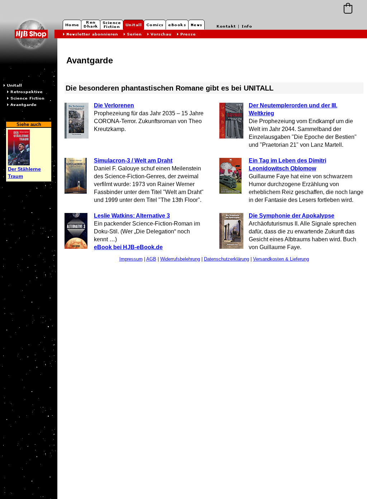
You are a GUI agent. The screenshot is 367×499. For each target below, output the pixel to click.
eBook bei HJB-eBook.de (128, 247)
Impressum (131, 259)
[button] (348, 8)
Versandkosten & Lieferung (281, 259)
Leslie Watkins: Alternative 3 (132, 216)
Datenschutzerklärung (226, 259)
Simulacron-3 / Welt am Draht (133, 161)
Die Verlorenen (114, 105)
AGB (151, 259)
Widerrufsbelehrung (180, 259)
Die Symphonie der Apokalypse (291, 216)
